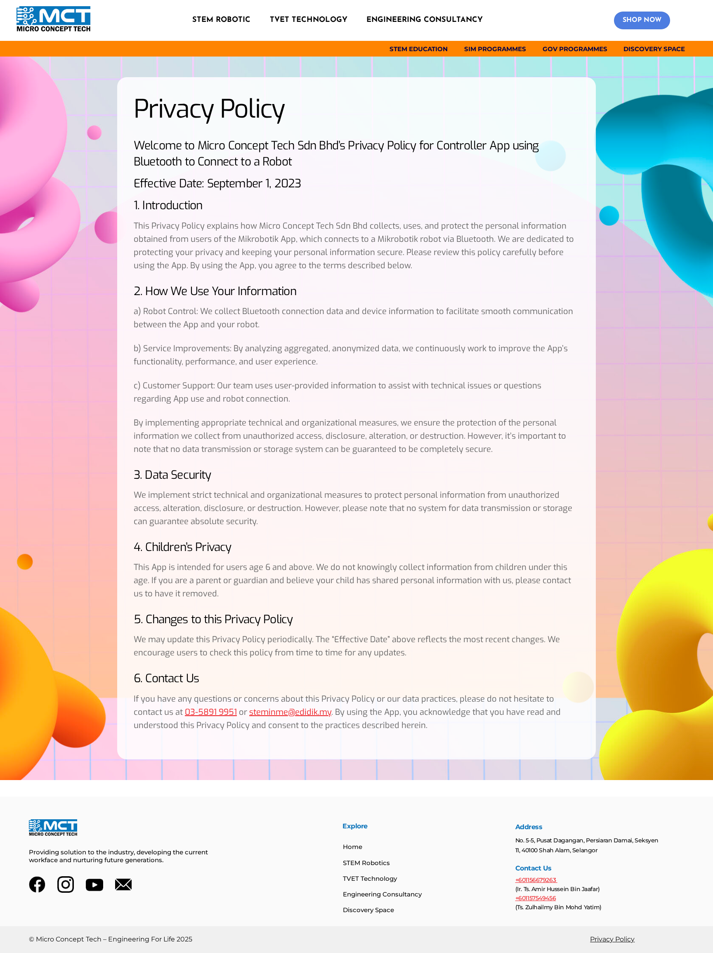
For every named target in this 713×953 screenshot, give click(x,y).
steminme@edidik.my (290, 712)
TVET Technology (370, 878)
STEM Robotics (366, 863)
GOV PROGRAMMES (575, 49)
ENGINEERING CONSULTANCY (424, 20)
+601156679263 (536, 880)
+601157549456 (535, 898)
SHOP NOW (642, 20)
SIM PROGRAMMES (495, 49)
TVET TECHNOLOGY (308, 20)
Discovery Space (368, 910)
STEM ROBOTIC (221, 20)
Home (352, 847)
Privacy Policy (612, 939)
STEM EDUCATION (419, 49)
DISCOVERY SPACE (654, 49)
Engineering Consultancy (382, 894)
